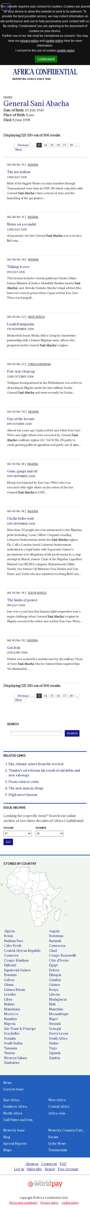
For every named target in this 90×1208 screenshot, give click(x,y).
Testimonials (57, 1150)
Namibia (10, 1019)
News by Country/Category (69, 1130)
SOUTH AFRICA (37, 592)
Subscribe (34, 1169)
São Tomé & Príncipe (20, 1029)
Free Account (68, 1169)
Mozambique (59, 1014)
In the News (57, 1143)
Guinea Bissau (14, 990)
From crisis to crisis (23, 781)
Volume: (9, 828)
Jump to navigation (6, 7)
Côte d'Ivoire (59, 960)
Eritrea (54, 970)
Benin (8, 936)
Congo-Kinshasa (16, 960)
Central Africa (58, 1106)
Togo (53, 1048)
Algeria (9, 931)
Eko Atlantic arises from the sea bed (35, 764)
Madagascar (58, 999)
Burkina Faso (13, 941)
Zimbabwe (12, 1063)
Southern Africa (15, 1106)
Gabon (9, 980)
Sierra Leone (58, 1033)
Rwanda (55, 1024)
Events (53, 1137)
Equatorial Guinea (17, 970)
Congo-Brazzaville (62, 955)
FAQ (63, 1164)
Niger (53, 1019)
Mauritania (12, 1009)
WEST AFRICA (36, 317)
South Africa (58, 1038)
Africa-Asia (56, 1113)
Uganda (54, 1053)
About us (32, 1164)
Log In (19, 1169)
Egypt (53, 965)
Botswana (56, 936)
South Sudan (13, 1043)
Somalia (10, 1038)
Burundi (55, 941)
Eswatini (10, 975)
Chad (53, 951)
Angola (54, 931)
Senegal (55, 1029)
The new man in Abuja (25, 788)
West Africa (57, 1100)
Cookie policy (70, 1202)
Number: (41, 828)
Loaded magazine (20, 324)
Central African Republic (22, 951)
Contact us (49, 1164)
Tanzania (10, 1048)
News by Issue (14, 1130)
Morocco (11, 1014)
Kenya (53, 990)
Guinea (54, 985)
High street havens (22, 794)
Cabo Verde (13, 946)
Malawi (9, 1004)
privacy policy (29, 41)
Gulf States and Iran (17, 1120)
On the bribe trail (20, 518)
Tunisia (9, 1053)
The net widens (18, 172)
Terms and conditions (23, 1202)
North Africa (12, 1113)
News (7, 1083)
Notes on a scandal (21, 224)
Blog (6, 1137)
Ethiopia (55, 975)
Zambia (54, 1058)
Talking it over (18, 266)
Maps (7, 1150)
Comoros (11, 955)
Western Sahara (15, 1058)
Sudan (53, 1043)
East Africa (11, 1100)
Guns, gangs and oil (22, 471)
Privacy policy (49, 1202)
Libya (8, 999)
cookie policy (54, 41)
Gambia (55, 980)
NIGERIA (33, 164)
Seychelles (12, 1033)
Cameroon (57, 946)
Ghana (9, 985)
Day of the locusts (20, 419)
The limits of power (22, 600)
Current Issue (13, 1089)
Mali (52, 1004)
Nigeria (10, 1024)
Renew (50, 1169)
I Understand (46, 59)
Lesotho (10, 994)
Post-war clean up (21, 371)
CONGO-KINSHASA (39, 364)
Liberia (54, 994)
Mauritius (56, 1009)
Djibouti (10, 965)
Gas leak (13, 647)
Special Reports (15, 1143)
